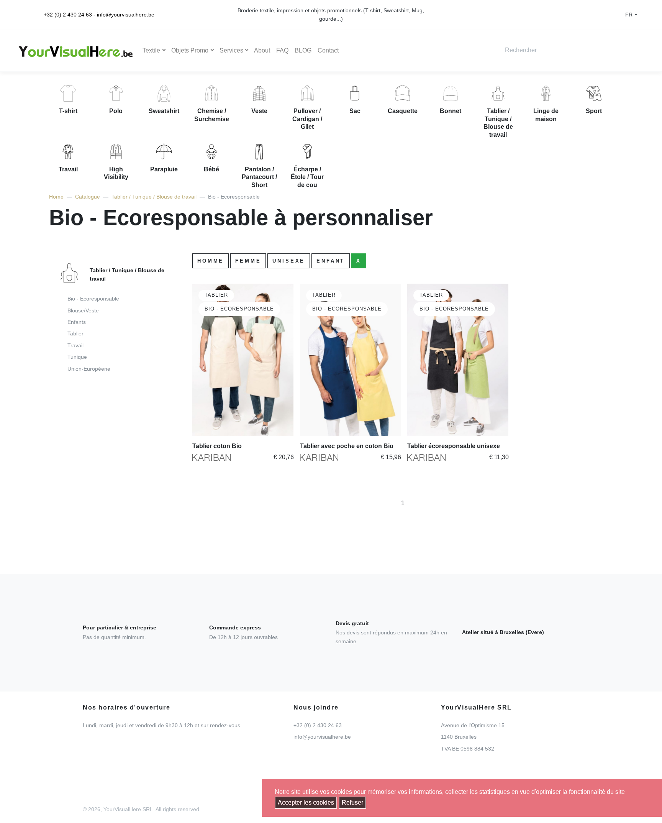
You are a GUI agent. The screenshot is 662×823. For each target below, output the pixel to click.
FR (629, 14)
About (262, 50)
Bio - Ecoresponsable (93, 299)
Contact (328, 50)
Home (56, 197)
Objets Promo (189, 50)
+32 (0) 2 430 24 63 (68, 14)
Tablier (75, 333)
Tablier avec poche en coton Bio (346, 446)
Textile (151, 50)
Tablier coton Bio (217, 446)
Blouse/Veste (83, 310)
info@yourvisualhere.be (125, 14)
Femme (248, 261)
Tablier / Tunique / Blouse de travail (154, 197)
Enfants (76, 322)
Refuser (352, 802)
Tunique (77, 357)
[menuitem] (109, 319)
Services (231, 50)
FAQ (282, 50)
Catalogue (87, 197)
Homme (210, 261)
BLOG (303, 50)
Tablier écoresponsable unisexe (453, 446)
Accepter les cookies (306, 802)
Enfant (330, 261)
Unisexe (288, 261)
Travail (75, 345)
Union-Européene (88, 369)
